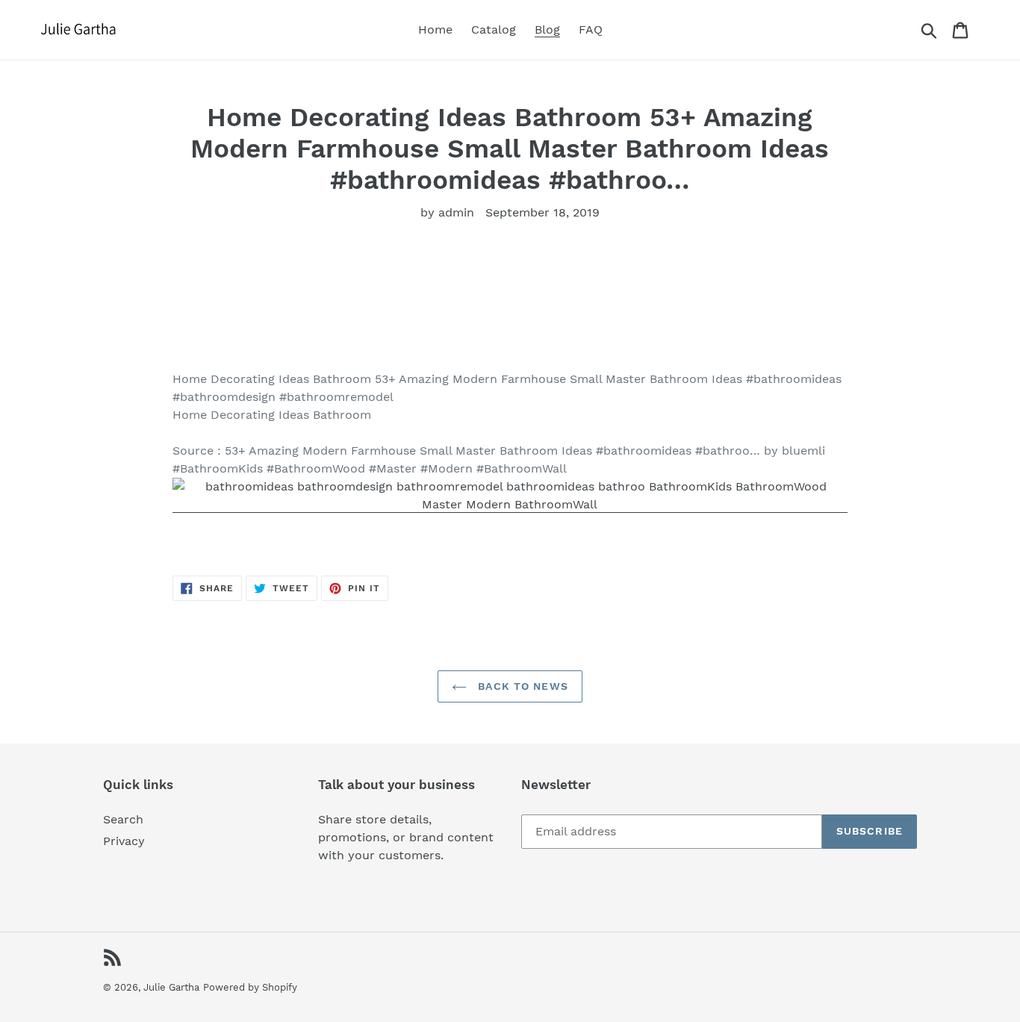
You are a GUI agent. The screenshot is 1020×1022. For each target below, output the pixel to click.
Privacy (124, 841)
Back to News (521, 686)
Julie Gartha (171, 987)
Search (123, 819)
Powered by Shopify (250, 987)
